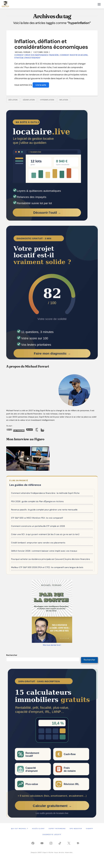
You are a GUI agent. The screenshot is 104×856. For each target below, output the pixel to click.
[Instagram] (51, 843)
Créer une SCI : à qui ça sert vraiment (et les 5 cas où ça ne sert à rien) (45, 534)
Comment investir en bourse (74, 55)
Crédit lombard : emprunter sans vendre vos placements (38, 542)
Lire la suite (41, 85)
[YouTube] (42, 843)
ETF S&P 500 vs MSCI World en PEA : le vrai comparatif (37, 518)
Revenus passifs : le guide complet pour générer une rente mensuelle (44, 509)
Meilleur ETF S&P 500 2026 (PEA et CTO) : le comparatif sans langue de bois (47, 567)
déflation (12, 100)
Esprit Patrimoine (57, 828)
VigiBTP (89, 828)
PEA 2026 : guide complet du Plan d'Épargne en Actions (37, 501)
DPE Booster (76, 828)
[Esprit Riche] (5, 4)
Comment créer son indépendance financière (36, 55)
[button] (99, 4)
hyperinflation (47, 100)
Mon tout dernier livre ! (52, 645)
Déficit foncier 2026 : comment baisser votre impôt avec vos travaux (44, 551)
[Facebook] (33, 843)
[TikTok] (60, 843)
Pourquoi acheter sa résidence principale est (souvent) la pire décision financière (50, 559)
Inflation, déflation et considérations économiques (51, 44)
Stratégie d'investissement (27, 57)
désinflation (29, 100)
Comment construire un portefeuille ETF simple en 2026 (38, 526)
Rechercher (11, 655)
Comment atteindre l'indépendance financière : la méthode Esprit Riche (45, 493)
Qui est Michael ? (19, 828)
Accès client (38, 828)
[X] (69, 843)
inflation (63, 100)
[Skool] (78, 843)
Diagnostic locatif (52, 834)
